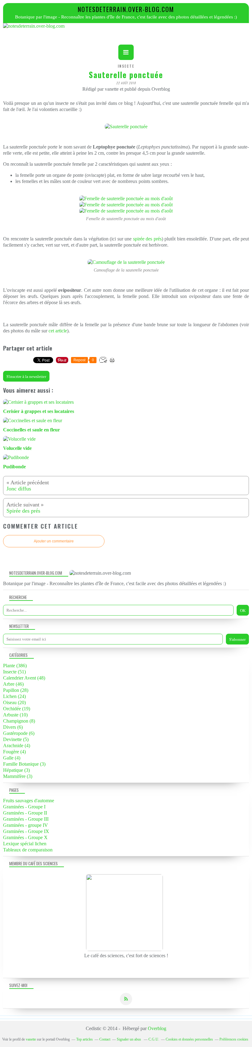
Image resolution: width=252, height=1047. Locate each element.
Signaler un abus (129, 1039)
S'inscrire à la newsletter (26, 376)
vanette (31, 1039)
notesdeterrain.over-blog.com (126, 9)
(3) (24, 764)
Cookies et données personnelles (189, 1039)
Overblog (157, 1028)
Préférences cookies (233, 1039)
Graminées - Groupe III (26, 819)
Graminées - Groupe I (24, 806)
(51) (14, 671)
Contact (104, 1039)
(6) (13, 727)
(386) (15, 665)
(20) (14, 702)
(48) (24, 677)
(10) (15, 714)
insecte (126, 66)
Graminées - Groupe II (25, 812)
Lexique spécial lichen (24, 843)
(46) (13, 684)
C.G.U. (153, 1039)
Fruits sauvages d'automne (28, 800)
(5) (16, 739)
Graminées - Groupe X (25, 837)
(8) (19, 721)
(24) (14, 696)
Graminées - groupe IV (25, 825)
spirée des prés (147, 238)
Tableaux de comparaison (28, 849)
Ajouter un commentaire (54, 541)
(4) (16, 745)
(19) (16, 708)
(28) (15, 690)
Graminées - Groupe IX (26, 831)
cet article (58, 330)
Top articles (84, 1039)
